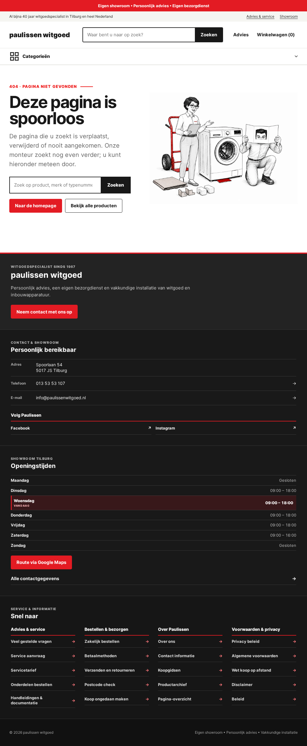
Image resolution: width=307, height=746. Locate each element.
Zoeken (209, 34)
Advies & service (260, 16)
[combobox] (139, 35)
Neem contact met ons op (44, 312)
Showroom (289, 16)
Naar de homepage (35, 205)
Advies (241, 34)
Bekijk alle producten (94, 205)
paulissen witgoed (39, 35)
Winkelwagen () (276, 34)
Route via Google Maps (41, 562)
